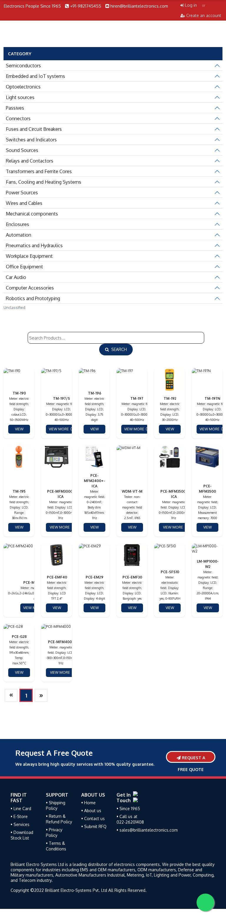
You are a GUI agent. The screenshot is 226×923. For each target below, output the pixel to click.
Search (118, 349)
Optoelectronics (23, 87)
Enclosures (17, 224)
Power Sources (22, 192)
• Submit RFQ (94, 826)
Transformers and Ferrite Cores (39, 171)
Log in (190, 5)
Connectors (18, 118)
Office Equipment (24, 267)
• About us (91, 810)
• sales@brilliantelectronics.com (147, 829)
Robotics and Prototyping (33, 298)
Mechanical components (32, 214)
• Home (88, 802)
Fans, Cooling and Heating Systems (43, 182)
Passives (15, 108)
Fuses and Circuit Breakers (34, 129)
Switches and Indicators (31, 140)
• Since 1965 (128, 808)
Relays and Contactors (29, 161)
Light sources (20, 97)
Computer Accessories (30, 288)
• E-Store (19, 816)
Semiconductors (23, 65)
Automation (18, 235)
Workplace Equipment (29, 256)
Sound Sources (22, 150)
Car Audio (16, 277)
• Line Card (21, 808)
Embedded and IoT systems (35, 76)
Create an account (203, 15)
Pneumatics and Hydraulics (34, 245)
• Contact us (93, 818)
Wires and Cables (24, 203)
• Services (20, 824)
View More (17, 430)
